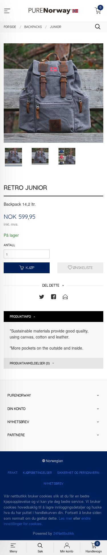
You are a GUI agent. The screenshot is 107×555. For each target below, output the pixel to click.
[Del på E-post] (65, 297)
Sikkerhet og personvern (78, 473)
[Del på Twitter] (41, 297)
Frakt (13, 473)
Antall (9, 245)
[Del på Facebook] (53, 297)
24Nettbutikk (63, 533)
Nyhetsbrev (53, 483)
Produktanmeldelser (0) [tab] (30, 363)
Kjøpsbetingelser (37, 473)
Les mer (65, 518)
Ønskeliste (82, 268)
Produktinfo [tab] (20, 317)
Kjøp (30, 268)
